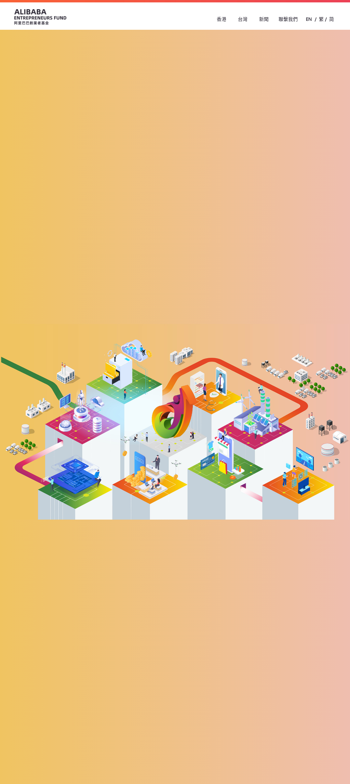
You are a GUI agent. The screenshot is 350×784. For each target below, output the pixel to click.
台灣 (242, 19)
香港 (221, 19)
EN (309, 19)
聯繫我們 (288, 19)
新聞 (264, 19)
